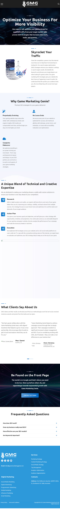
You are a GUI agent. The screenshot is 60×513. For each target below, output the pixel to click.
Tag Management (36, 467)
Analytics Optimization (37, 470)
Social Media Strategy (37, 464)
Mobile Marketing (6, 490)
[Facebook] (2, 461)
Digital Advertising (6, 484)
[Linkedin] (8, 461)
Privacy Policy (4, 502)
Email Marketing (5, 496)
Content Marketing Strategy (39, 462)
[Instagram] (5, 461)
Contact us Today (30, 395)
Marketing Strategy (36, 459)
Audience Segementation (38, 473)
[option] (15, 332)
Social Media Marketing (7, 482)
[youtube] (11, 461)
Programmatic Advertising (8, 487)
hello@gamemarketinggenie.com (14, 466)
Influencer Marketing (7, 493)
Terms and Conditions (14, 502)
